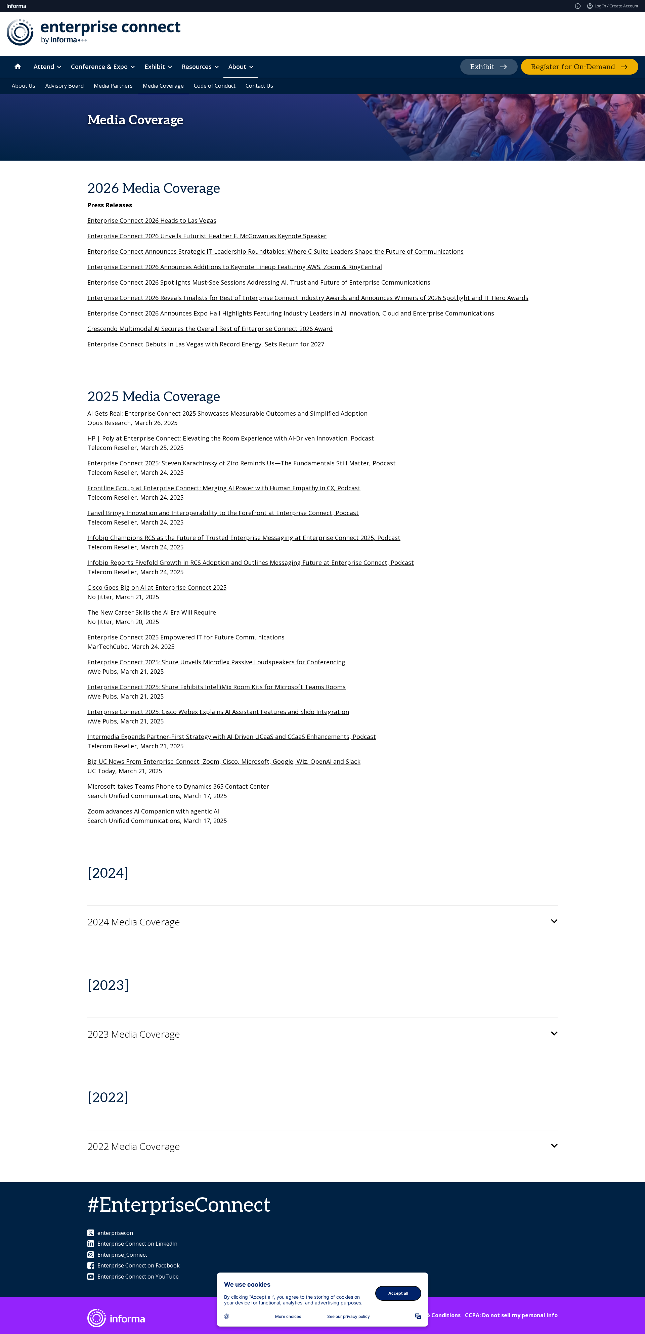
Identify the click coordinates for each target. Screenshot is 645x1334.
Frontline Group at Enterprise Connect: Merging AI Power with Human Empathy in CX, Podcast (223, 488)
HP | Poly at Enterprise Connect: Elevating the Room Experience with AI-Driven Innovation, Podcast (230, 438)
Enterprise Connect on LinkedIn (137, 1243)
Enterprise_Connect (122, 1254)
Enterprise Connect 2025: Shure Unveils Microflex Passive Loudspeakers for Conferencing (216, 662)
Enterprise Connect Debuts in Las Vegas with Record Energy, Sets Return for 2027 (205, 344)
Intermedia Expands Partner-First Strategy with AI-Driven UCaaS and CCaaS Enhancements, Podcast (231, 737)
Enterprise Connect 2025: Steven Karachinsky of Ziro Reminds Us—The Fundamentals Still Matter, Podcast (241, 463)
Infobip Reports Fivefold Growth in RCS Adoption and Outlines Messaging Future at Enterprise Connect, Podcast (250, 562)
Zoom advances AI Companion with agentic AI (153, 811)
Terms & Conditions (434, 1315)
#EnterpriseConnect (179, 1206)
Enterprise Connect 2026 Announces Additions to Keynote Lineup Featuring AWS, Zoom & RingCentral (234, 267)
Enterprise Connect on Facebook (138, 1265)
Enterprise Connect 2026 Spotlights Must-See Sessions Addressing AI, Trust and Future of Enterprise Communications (258, 282)
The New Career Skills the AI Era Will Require (151, 612)
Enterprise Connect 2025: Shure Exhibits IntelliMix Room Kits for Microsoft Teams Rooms (216, 687)
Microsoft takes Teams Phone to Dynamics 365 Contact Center (178, 786)
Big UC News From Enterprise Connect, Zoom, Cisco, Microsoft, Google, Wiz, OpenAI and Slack (223, 761)
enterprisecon (115, 1233)
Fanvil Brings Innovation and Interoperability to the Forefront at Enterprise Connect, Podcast (223, 513)
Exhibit (482, 66)
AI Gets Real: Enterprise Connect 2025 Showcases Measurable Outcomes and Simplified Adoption (227, 413)
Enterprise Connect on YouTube (138, 1276)
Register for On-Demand (573, 66)
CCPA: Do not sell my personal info (511, 1315)
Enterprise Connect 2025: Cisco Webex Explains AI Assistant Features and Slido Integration (218, 712)
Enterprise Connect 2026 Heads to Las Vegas (151, 220)
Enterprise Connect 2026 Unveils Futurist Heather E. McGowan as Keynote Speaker (207, 236)
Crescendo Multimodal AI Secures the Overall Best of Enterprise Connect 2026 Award (210, 329)
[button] (322, 921)
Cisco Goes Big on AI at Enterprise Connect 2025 (156, 587)
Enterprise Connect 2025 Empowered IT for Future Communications (186, 637)
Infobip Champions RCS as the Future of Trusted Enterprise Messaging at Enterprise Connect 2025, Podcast (243, 538)
